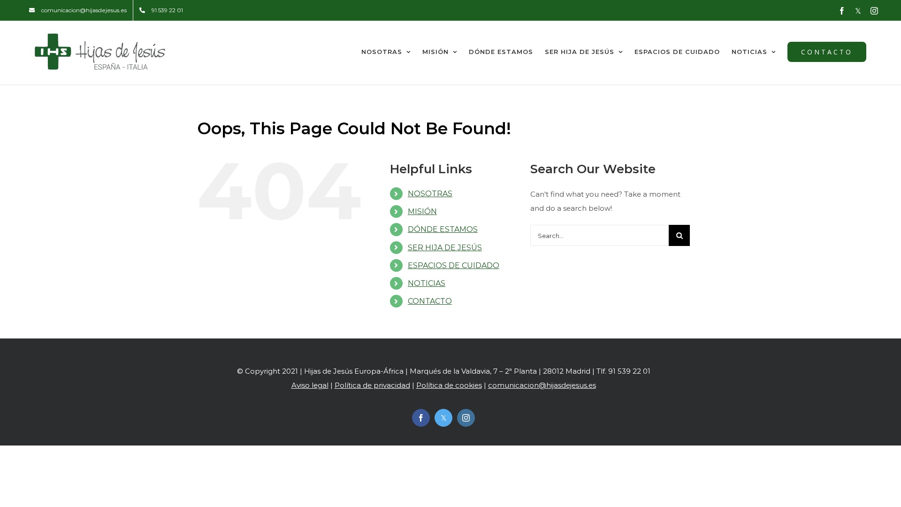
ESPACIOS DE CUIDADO (453, 265)
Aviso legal (309, 385)
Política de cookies (449, 385)
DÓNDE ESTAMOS (443, 229)
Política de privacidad (372, 385)
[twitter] (443, 418)
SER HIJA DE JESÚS (445, 247)
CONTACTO (430, 301)
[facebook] (421, 418)
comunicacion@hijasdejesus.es (542, 385)
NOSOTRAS (430, 193)
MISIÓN (422, 211)
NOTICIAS (426, 283)
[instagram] (466, 418)
